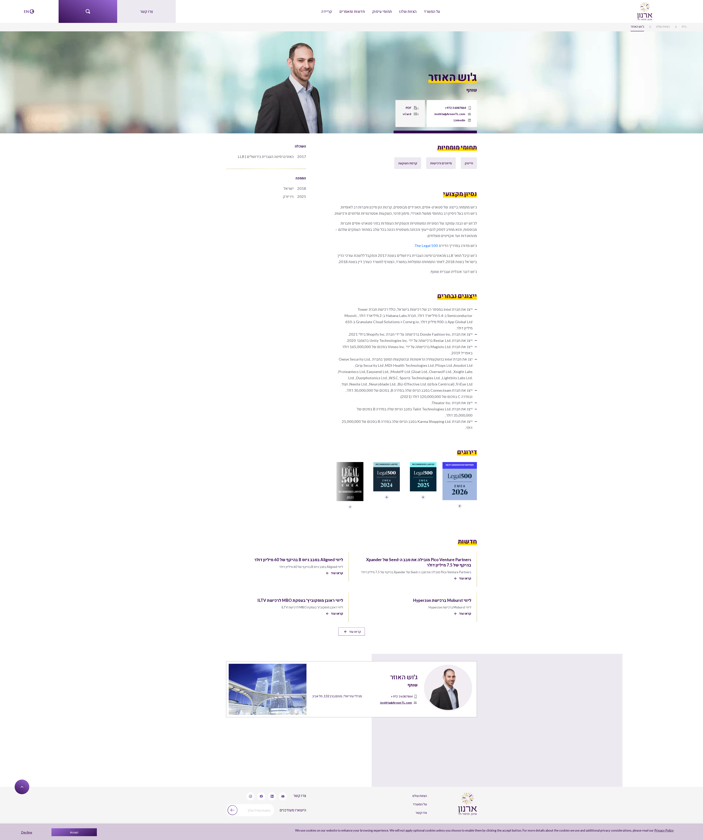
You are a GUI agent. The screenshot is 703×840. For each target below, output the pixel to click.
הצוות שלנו (407, 11)
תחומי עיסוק (382, 11)
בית (684, 26)
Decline (26, 832)
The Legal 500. (426, 245)
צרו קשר (146, 11)
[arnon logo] (644, 11)
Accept (74, 832)
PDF (408, 107)
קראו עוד (355, 631)
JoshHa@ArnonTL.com (449, 114)
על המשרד (432, 11)
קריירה (326, 11)
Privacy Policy (664, 830)
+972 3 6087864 (455, 107)
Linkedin (459, 120)
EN (26, 11)
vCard (407, 114)
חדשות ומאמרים (352, 11)
